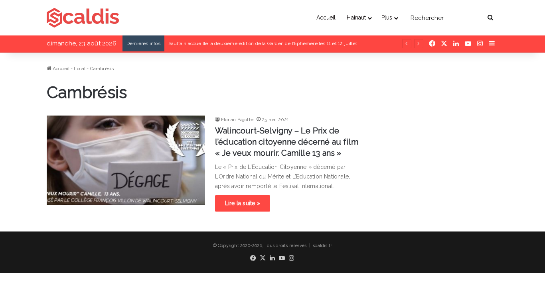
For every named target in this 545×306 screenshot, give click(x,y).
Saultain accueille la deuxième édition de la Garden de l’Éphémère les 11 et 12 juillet (262, 43)
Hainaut (356, 17)
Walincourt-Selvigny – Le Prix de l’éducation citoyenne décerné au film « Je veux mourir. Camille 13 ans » (286, 142)
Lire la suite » (242, 203)
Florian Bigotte (237, 119)
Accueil (326, 17)
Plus (386, 17)
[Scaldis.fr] (83, 17)
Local (79, 68)
